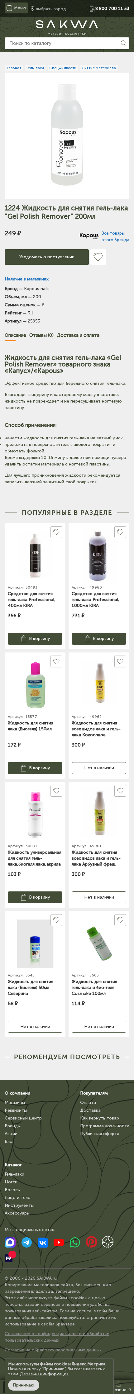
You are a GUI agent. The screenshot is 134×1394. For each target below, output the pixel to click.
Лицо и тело (18, 1197)
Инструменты (19, 1205)
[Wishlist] (98, 257)
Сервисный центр (23, 1118)
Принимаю (23, 1385)
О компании (17, 1093)
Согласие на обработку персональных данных (53, 1350)
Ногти (11, 1182)
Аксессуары (17, 1213)
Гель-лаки (14, 1174)
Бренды (13, 1126)
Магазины (15, 1102)
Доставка (90, 1110)
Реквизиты (16, 1110)
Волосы (13, 1189)
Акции (11, 1133)
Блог (9, 1141)
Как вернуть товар (99, 1118)
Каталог (13, 1164)
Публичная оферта (99, 1133)
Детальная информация (44, 1374)
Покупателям (94, 1093)
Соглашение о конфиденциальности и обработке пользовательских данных (57, 1337)
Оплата (88, 1102)
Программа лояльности (104, 1126)
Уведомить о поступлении (46, 257)
